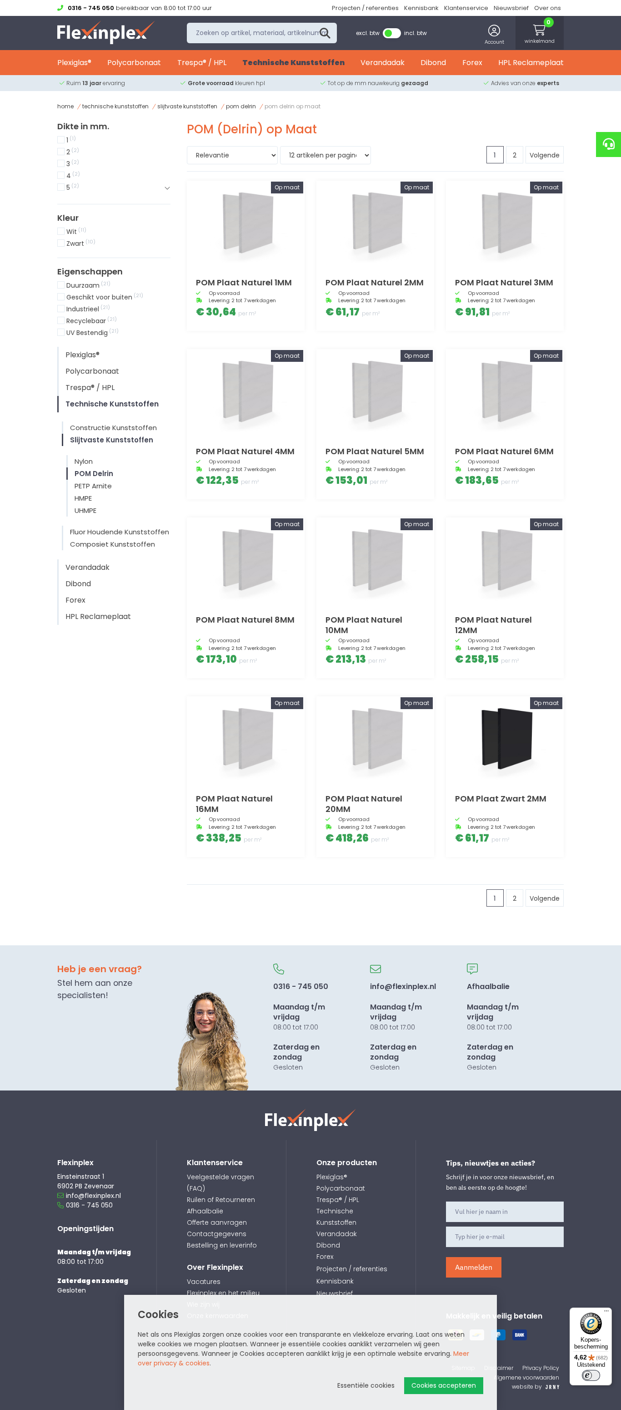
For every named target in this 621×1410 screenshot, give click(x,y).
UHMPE (85, 510)
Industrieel (88, 309)
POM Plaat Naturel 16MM (234, 804)
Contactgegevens (216, 1233)
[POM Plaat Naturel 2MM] (375, 225)
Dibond (433, 62)
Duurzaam (88, 285)
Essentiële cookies (366, 1385)
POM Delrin (241, 106)
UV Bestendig (92, 332)
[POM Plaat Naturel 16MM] (246, 740)
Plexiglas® (74, 62)
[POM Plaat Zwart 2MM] (505, 740)
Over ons (547, 8)
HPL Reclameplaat (531, 62)
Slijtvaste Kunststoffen (187, 106)
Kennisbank (421, 8)
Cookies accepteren (443, 1385)
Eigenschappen (90, 271)
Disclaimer (498, 1367)
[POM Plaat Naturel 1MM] (246, 225)
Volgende (545, 155)
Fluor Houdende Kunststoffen (119, 532)
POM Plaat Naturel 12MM (493, 625)
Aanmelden (473, 1267)
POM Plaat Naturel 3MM (504, 282)
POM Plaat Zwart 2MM (500, 798)
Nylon (84, 461)
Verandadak (383, 62)
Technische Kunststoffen (293, 62)
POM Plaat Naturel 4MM (245, 451)
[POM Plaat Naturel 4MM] (246, 393)
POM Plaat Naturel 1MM (244, 282)
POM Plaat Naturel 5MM (375, 451)
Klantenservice (466, 8)
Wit (76, 231)
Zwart (80, 243)
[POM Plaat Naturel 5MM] (375, 393)
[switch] (591, 1375)
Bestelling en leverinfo (222, 1245)
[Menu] (606, 1313)
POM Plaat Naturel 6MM (504, 451)
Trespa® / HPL (201, 62)
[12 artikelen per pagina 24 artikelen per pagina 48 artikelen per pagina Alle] (325, 156)
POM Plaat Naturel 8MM (245, 619)
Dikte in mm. (83, 126)
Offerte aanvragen (217, 1222)
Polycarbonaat (134, 62)
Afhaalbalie (205, 1211)
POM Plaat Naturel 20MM (364, 804)
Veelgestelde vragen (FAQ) (220, 1182)
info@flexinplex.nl (93, 1195)
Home (65, 106)
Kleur (68, 218)
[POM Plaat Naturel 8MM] (246, 561)
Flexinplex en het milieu (223, 1293)
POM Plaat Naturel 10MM (364, 625)
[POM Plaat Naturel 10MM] (375, 561)
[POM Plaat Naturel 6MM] (505, 393)
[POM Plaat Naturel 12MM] (505, 561)
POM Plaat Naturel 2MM (375, 282)
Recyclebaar (91, 320)
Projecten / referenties (365, 8)
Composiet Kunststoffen (112, 544)
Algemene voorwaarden (526, 1377)
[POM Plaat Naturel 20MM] (375, 740)
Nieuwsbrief (511, 8)
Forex (472, 62)
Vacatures (203, 1281)
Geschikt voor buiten (104, 297)
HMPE (83, 498)
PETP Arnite (93, 486)
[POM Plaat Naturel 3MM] (505, 225)
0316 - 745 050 (89, 1205)
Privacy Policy (540, 1367)
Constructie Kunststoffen (113, 427)
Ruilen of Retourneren (221, 1199)
